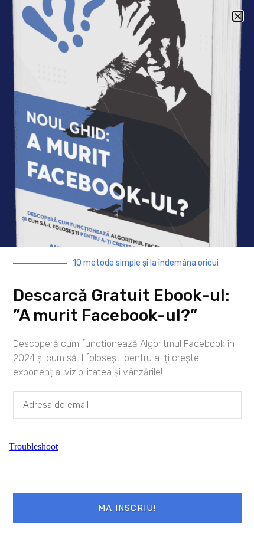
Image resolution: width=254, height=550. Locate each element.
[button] (237, 16)
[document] (127, 275)
